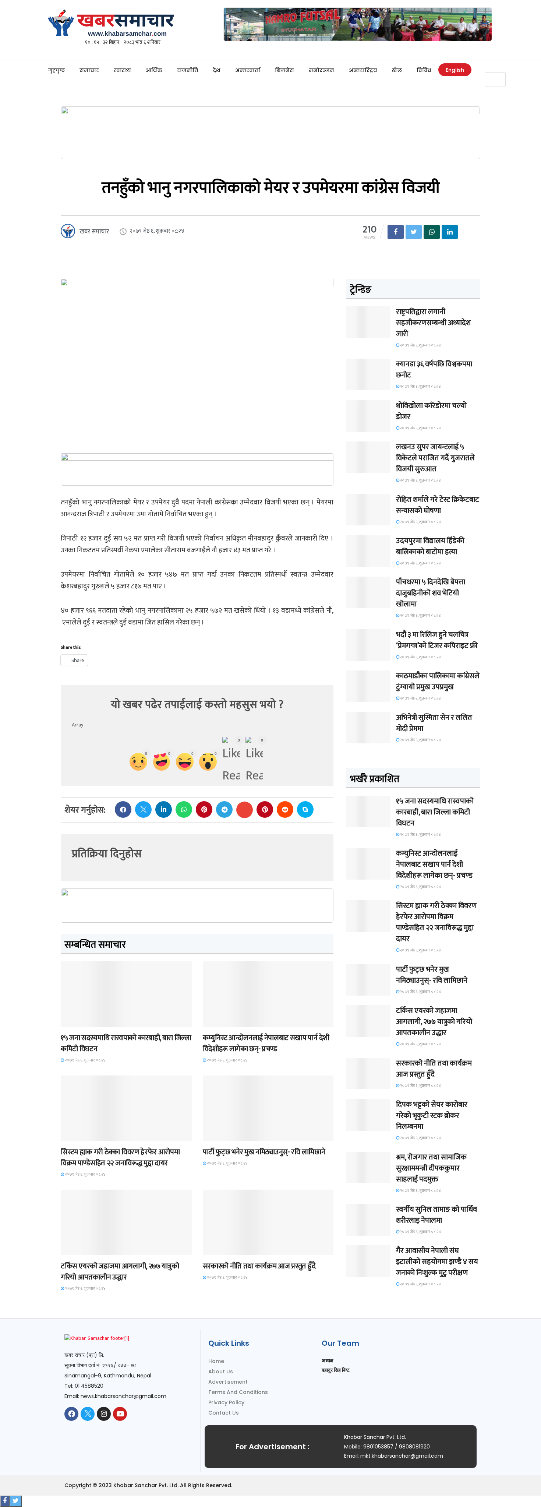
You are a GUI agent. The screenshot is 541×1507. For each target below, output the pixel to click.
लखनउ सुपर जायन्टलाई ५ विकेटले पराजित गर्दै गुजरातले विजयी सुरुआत (435, 458)
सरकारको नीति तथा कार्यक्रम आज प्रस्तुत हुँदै (259, 1266)
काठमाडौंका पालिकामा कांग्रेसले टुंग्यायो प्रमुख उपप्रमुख (438, 681)
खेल (397, 70)
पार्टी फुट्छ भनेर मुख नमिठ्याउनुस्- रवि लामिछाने (264, 1152)
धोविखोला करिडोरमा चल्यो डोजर (431, 411)
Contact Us (223, 1412)
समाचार (89, 70)
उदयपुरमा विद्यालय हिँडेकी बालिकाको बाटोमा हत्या (430, 546)
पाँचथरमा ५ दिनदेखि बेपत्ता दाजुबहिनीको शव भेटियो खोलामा (430, 593)
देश (216, 70)
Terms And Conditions (238, 1392)
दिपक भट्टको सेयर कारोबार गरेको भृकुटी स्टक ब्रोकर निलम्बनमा (431, 1115)
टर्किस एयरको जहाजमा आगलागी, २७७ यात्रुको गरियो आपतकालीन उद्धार (120, 1272)
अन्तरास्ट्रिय (363, 70)
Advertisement (228, 1381)
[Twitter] (88, 1414)
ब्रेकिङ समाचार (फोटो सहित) (90, 1248)
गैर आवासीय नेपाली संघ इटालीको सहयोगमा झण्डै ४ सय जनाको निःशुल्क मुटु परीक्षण (437, 1261)
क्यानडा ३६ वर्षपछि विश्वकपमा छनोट (434, 369)
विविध (424, 70)
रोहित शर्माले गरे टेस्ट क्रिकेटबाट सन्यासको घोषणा (437, 505)
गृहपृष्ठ (56, 70)
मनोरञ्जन (321, 70)
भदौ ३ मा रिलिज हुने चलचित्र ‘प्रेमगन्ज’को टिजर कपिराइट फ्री (437, 640)
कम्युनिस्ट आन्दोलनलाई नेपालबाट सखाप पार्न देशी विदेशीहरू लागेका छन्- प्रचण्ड (266, 1043)
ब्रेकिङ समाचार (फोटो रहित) (232, 1020)
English (455, 70)
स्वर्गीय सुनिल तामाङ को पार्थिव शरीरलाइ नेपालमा (436, 1215)
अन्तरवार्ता (247, 70)
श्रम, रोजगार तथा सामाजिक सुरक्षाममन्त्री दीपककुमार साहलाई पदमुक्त (431, 1168)
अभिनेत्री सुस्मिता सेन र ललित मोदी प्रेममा (434, 723)
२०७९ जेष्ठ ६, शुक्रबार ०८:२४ (85, 1060)
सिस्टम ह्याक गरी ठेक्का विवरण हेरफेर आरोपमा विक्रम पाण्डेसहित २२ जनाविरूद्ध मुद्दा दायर (120, 1157)
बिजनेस (284, 70)
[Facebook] (71, 1414)
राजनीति (187, 70)
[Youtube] (120, 1414)
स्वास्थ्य (122, 70)
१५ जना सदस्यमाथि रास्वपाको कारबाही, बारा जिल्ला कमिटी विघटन (126, 1043)
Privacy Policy (226, 1402)
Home (216, 1361)
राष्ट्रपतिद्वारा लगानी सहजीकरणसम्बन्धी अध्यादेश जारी (433, 323)
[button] (495, 68)
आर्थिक (154, 70)
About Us (220, 1371)
